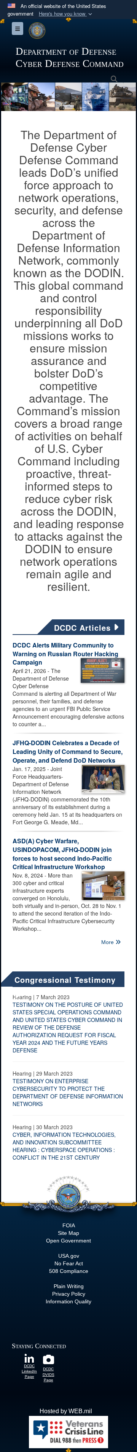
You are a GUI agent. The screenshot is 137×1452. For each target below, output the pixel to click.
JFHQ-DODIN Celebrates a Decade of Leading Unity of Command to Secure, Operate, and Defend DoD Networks (68, 751)
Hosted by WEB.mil (66, 1411)
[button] (66, 14)
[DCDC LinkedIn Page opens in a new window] (29, 1358)
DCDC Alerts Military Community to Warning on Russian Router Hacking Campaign (65, 654)
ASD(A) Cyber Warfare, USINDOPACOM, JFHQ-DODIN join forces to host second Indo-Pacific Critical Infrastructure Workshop (62, 853)
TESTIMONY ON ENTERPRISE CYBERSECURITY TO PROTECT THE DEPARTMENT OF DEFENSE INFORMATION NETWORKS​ (68, 1092)
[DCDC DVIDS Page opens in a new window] (48, 1361)
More (108, 942)
